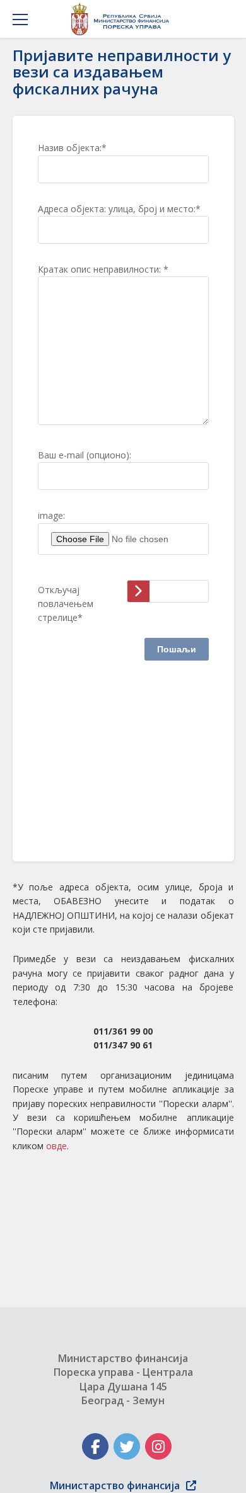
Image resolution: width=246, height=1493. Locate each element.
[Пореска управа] (123, 19)
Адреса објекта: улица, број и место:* (119, 209)
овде (56, 1146)
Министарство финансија (115, 1485)
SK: (44, 822)
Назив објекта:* (72, 148)
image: (51, 515)
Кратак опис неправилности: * (103, 269)
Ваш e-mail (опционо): (84, 455)
